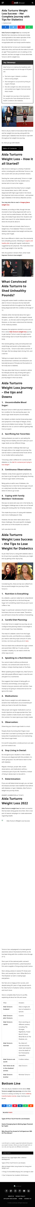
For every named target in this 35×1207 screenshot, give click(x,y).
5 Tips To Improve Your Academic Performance (15, 1175)
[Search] (32, 3)
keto (27, 641)
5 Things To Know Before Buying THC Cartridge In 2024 (17, 1171)
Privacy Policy (20, 1196)
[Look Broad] (17, 2)
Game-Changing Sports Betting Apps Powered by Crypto (17, 1125)
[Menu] (3, 3)
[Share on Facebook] (5, 27)
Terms (20, 1198)
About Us (11, 1196)
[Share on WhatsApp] (29, 27)
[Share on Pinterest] (21, 27)
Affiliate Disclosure (10, 1198)
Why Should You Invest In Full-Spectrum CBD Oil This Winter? (17, 1132)
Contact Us (27, 1198)
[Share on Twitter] (13, 27)
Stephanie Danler (7, 23)
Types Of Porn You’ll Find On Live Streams (16, 1119)
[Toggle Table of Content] (19, 148)
